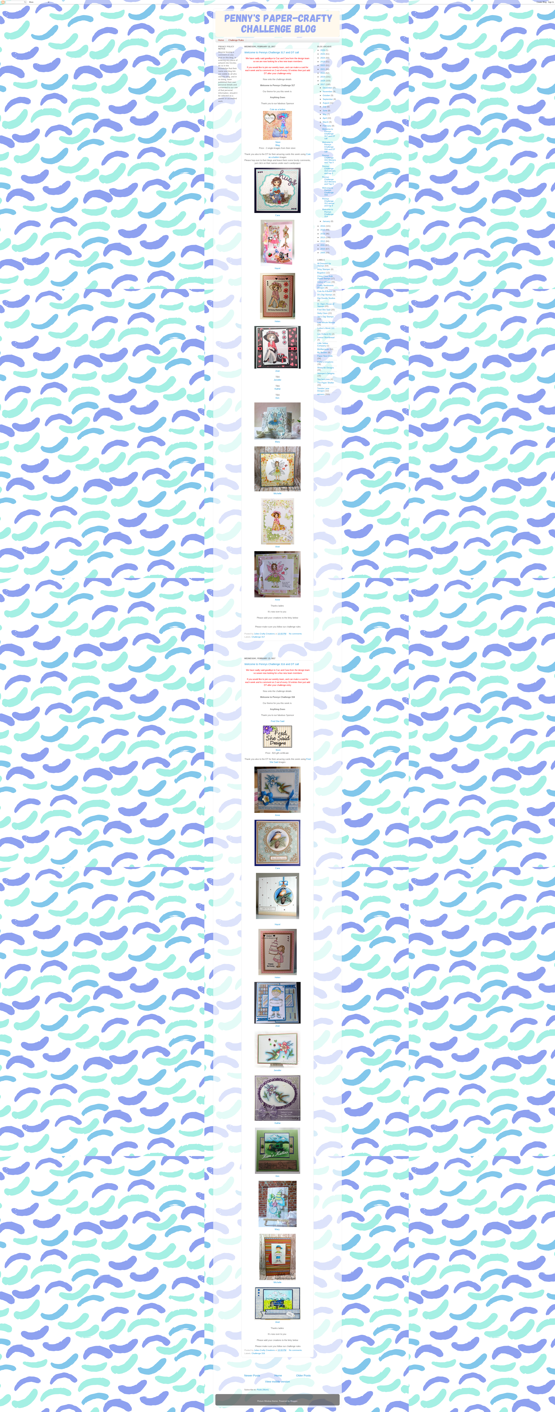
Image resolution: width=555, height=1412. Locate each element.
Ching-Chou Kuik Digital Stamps (325, 277)
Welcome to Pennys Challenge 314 (328, 213)
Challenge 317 (258, 637)
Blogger (293, 1401)
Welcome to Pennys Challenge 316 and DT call (271, 664)
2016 (323, 226)
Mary (277, 442)
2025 (323, 54)
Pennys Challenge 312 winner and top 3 (328, 202)
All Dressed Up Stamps (324, 264)
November (328, 91)
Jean (277, 371)
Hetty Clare (322, 313)
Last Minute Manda (326, 322)
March (326, 122)
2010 (323, 249)
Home (221, 40)
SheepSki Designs (325, 368)
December (328, 88)
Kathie (278, 389)
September (328, 99)
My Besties (322, 352)
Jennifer (277, 380)
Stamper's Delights (325, 373)
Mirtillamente (323, 349)
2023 (323, 62)
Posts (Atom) (263, 1390)
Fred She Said (277, 721)
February (327, 126)
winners (320, 394)
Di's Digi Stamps (324, 295)
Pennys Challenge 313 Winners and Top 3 (329, 180)
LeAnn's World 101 (326, 328)
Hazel (277, 268)
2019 (323, 77)
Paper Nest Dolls (325, 356)
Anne (277, 600)
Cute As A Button (324, 291)
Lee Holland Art (324, 334)
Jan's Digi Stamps (325, 317)
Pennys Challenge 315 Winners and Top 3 (329, 159)
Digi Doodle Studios (326, 298)
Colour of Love (324, 282)
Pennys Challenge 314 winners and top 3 (328, 169)
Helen (277, 321)
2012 (323, 241)
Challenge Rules (236, 40)
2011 (322, 245)
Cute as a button (277, 109)
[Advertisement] (278, 649)
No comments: (296, 634)
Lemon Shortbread (325, 337)
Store (277, 142)
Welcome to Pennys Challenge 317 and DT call (271, 52)
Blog (277, 145)
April (325, 118)
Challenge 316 (258, 1353)
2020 (323, 73)
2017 (323, 84)
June (325, 111)
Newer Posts (252, 1375)
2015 (323, 230)
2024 (323, 58)
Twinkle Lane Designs (323, 389)
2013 (323, 237)
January (327, 221)
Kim (277, 398)
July (325, 107)
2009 (323, 253)
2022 (323, 65)
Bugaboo (321, 273)
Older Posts (303, 1375)
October (327, 95)
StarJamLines (323, 379)
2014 (323, 234)
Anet (277, 547)
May (325, 114)
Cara (277, 215)
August (326, 103)
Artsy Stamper (323, 269)
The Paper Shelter (325, 383)
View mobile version (277, 1381)
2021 (323, 69)
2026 (323, 50)
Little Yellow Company (322, 344)
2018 (323, 81)
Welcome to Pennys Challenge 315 (328, 191)
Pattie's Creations (325, 362)
